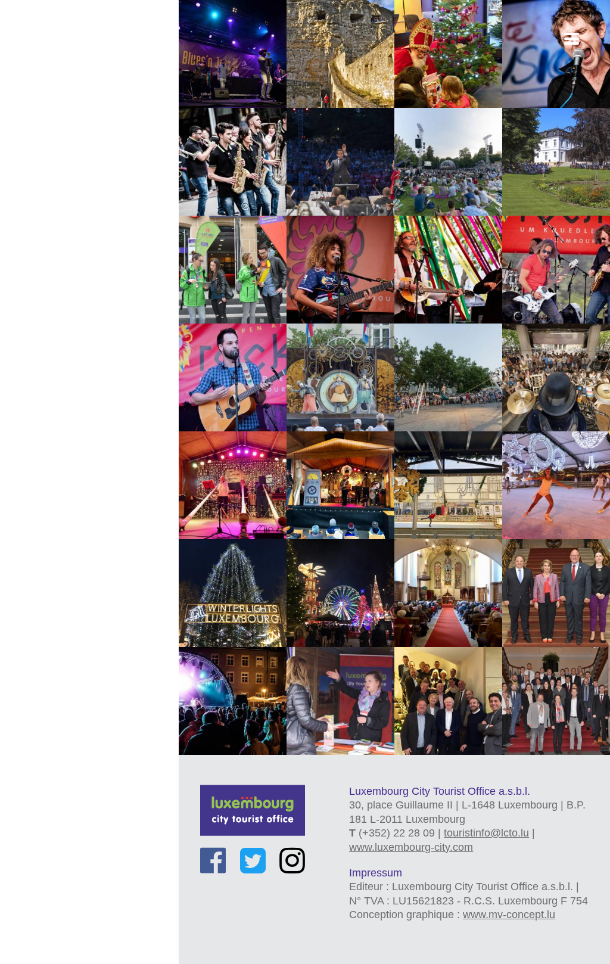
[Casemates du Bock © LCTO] (340, 54)
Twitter (253, 860)
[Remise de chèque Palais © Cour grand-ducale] (556, 593)
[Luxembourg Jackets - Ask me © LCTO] (233, 270)
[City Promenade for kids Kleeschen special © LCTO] (448, 54)
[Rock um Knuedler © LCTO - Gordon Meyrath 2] (233, 377)
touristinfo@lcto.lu (486, 833)
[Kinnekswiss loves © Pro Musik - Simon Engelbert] (340, 162)
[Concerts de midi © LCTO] (448, 593)
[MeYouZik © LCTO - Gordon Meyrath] (340, 270)
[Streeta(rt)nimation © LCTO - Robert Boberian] (340, 377)
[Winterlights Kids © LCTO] (340, 485)
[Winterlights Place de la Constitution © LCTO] (340, 593)
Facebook (213, 860)
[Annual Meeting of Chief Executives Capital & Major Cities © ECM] (448, 701)
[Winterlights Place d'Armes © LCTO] (233, 593)
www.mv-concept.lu (509, 915)
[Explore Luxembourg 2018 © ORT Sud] (340, 701)
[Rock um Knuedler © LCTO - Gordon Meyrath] (556, 270)
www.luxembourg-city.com (411, 847)
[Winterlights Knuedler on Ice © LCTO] (448, 485)
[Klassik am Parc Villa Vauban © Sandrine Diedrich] (556, 162)
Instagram (292, 860)
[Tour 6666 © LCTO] (556, 701)
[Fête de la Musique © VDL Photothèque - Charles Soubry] (556, 54)
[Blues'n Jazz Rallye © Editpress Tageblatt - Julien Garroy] (233, 54)
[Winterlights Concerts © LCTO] (233, 485)
